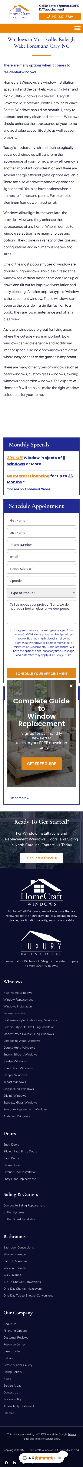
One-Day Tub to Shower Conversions (28, 1296)
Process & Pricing (14, 1013)
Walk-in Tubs (12, 1275)
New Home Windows (17, 993)
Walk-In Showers (15, 1268)
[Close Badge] (63, 1454)
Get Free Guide (41, 763)
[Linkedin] (23, 1463)
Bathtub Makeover (15, 1261)
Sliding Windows (14, 1096)
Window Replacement (18, 1000)
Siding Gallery (12, 1372)
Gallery (8, 1358)
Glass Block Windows (18, 1068)
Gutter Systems (13, 1212)
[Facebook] (6, 1463)
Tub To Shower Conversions (22, 1282)
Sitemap (8, 1413)
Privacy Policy (55, 662)
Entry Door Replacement (19, 1179)
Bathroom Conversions (18, 1247)
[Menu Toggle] (78, 28)
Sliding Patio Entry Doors (20, 1151)
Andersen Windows (16, 1116)
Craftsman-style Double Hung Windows (30, 1020)
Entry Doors (11, 1145)
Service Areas (12, 1386)
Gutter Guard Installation (19, 1219)
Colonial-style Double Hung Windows (28, 1027)
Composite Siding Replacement (24, 1205)
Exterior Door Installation (20, 1172)
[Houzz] (15, 1463)
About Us (9, 1324)
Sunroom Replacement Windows (25, 1109)
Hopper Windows (15, 1075)
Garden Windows (15, 1061)
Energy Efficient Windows (20, 1054)
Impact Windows (14, 1082)
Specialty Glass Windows (20, 1103)
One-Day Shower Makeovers (22, 1289)
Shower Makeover (15, 1254)
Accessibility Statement (18, 1406)
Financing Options (15, 1331)
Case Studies (12, 1351)
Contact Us (10, 1392)
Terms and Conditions (32, 662)
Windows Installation (17, 1006)
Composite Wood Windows (21, 1041)
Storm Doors (12, 1165)
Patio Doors (11, 1158)
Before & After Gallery (17, 1365)
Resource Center (14, 1344)
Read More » (20, 798)
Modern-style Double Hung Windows (28, 1034)
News (7, 1379)
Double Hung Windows (19, 1048)
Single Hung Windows (18, 1089)
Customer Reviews (15, 1338)
